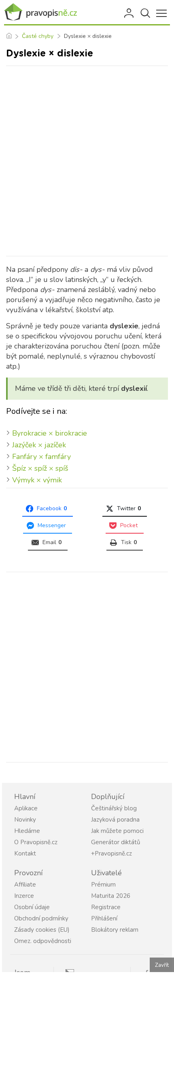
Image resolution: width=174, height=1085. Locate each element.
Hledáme (27, 831)
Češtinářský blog (114, 808)
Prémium (103, 885)
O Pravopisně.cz (35, 842)
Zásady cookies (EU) (42, 930)
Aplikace (26, 808)
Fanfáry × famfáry (41, 456)
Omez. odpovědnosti (42, 941)
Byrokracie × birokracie (49, 433)
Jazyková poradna (115, 820)
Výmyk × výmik (37, 480)
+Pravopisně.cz (111, 853)
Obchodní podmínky (41, 918)
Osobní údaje (32, 907)
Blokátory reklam (114, 930)
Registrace (106, 907)
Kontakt (25, 853)
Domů (8, 36)
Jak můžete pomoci (117, 831)
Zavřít (162, 965)
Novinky (25, 820)
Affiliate (25, 885)
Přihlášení (129, 13)
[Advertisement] (87, 161)
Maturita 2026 (110, 896)
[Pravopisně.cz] (40, 12)
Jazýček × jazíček (39, 445)
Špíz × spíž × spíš (40, 468)
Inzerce (24, 896)
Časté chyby (37, 36)
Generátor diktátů (115, 842)
